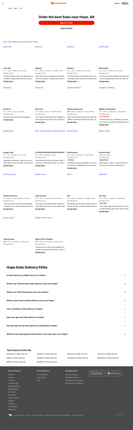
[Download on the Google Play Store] (114, 373)
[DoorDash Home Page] (58, 3)
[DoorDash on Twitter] (119, 415)
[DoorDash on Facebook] (116, 415)
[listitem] (11, 354)
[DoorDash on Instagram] (123, 415)
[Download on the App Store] (96, 373)
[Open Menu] (3, 3)
